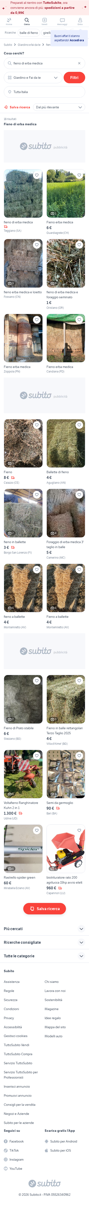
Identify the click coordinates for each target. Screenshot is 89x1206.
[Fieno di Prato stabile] (23, 710)
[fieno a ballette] (23, 596)
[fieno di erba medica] (23, 202)
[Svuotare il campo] (79, 63)
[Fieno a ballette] (66, 596)
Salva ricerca (20, 107)
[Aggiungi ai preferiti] (37, 175)
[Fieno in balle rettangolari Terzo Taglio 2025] (66, 710)
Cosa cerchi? (14, 53)
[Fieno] (23, 452)
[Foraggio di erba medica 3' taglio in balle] (66, 524)
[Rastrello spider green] (23, 859)
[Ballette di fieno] (66, 452)
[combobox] (44, 63)
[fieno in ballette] (23, 524)
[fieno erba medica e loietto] (23, 274)
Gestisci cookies (16, 1036)
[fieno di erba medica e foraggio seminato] (66, 274)
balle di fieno (29, 33)
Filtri (74, 77)
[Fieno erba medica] (66, 202)
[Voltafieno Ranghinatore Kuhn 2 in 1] (23, 785)
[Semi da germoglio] (66, 785)
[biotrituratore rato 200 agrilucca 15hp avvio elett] (66, 859)
